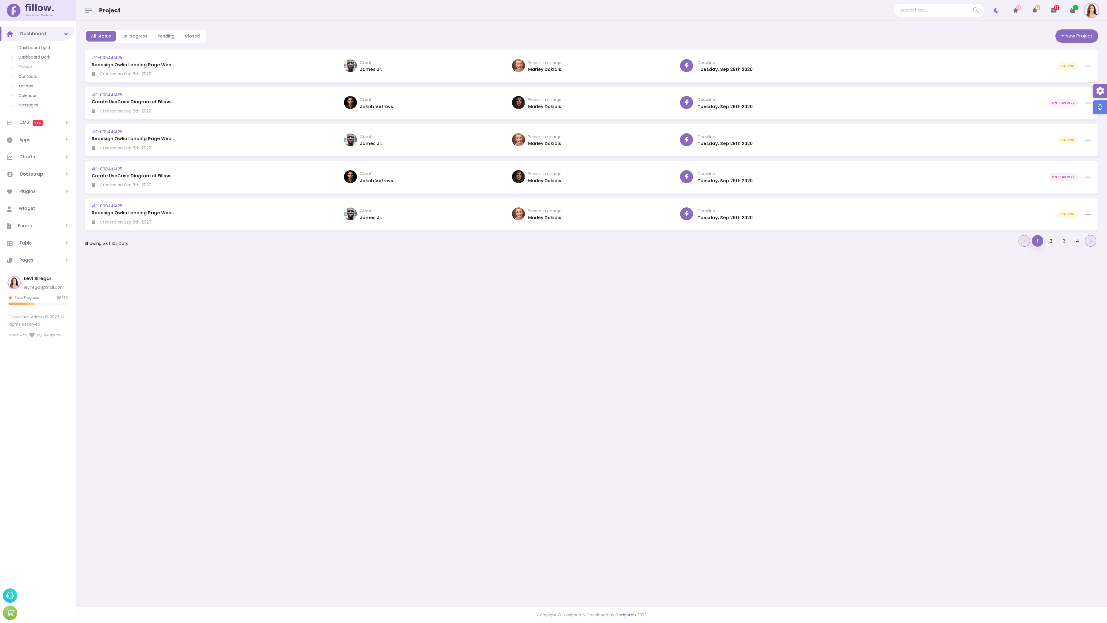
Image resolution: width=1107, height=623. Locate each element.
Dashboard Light (34, 47)
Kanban (25, 86)
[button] (1034, 10)
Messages (28, 105)
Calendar (27, 95)
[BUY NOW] (10, 613)
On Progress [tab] (134, 36)
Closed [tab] (192, 36)
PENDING (1067, 66)
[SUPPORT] (10, 595)
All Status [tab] (101, 36)
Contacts (27, 76)
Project (25, 67)
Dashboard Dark (34, 57)
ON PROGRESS (1063, 103)
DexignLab (625, 615)
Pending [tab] (166, 36)
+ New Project (1077, 36)
